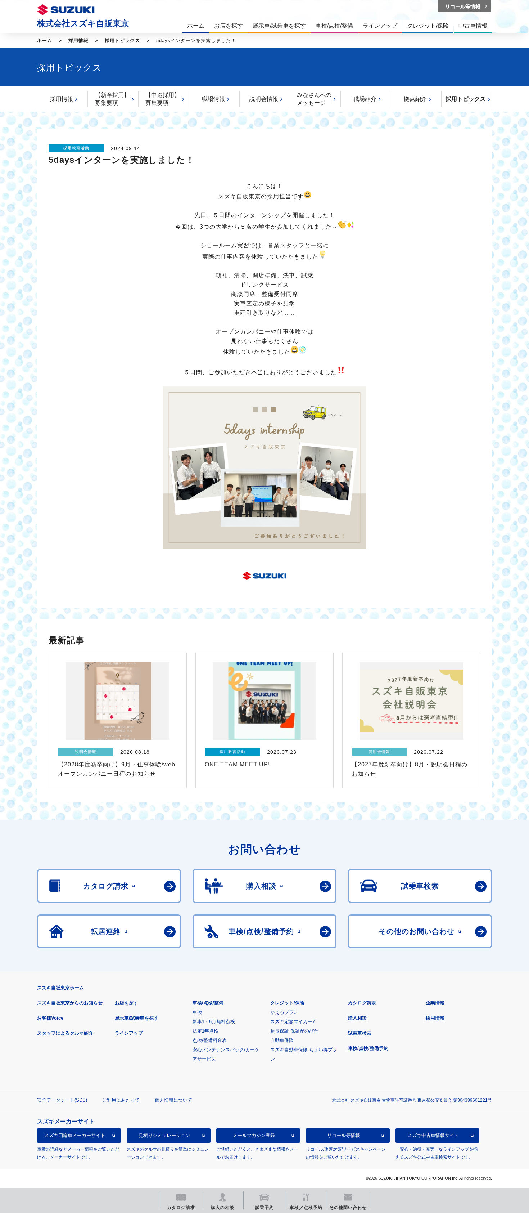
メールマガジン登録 (254, 1135)
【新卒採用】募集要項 (112, 99)
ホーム (44, 40)
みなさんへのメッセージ (314, 99)
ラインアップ (129, 1033)
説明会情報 (263, 99)
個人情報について (173, 1100)
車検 (197, 1012)
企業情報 (435, 1003)
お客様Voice (50, 1018)
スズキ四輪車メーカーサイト (74, 1135)
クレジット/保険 (287, 1003)
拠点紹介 (415, 99)
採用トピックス (122, 40)
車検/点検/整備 (208, 1003)
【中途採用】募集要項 (162, 99)
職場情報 (213, 99)
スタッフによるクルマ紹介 (65, 1033)
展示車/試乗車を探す (136, 1018)
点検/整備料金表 (210, 1040)
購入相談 (357, 1018)
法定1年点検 (205, 1031)
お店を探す (126, 1003)
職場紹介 (364, 99)
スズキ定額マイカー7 (292, 1021)
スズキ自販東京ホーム (60, 987)
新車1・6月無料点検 (214, 1021)
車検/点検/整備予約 (368, 1048)
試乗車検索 (359, 1033)
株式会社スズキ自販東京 (83, 23)
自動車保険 (282, 1040)
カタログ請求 (362, 1003)
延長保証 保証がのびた (294, 1031)
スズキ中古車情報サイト (433, 1135)
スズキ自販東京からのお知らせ (70, 1003)
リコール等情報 (343, 1135)
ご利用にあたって (121, 1100)
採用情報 (78, 40)
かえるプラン (284, 1012)
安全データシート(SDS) (62, 1100)
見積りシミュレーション (164, 1135)
